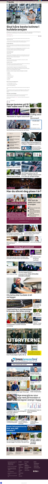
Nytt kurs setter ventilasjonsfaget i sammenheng (14, 139)
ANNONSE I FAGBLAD (36, 466)
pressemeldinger (12, 100)
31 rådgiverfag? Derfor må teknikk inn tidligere (15, 137)
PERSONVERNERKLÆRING (37, 467)
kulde (7, 100)
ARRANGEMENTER (27, 465)
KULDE (19, 471)
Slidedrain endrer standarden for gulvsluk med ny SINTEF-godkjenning (15, 148)
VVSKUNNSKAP (26, 468)
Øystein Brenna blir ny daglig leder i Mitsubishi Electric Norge (15, 142)
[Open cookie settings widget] (1, 483)
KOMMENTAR (20, 470)
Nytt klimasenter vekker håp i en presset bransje (14, 145)
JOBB (19, 468)
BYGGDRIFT (20, 465)
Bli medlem (15, 0)
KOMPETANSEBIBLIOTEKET (28, 467)
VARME (19, 474)
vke (9, 100)
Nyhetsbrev (8, 0)
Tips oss (18, 0)
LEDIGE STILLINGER (27, 470)
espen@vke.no (16, 97)
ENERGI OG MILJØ (21, 467)
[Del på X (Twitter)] (39, 36)
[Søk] (41, 2)
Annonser (11, 0)
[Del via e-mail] (40, 36)
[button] (8, 133)
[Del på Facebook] (38, 36)
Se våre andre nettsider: (35, 0)
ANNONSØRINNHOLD (21, 464)
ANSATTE (26, 463)
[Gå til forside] (10, 2)
